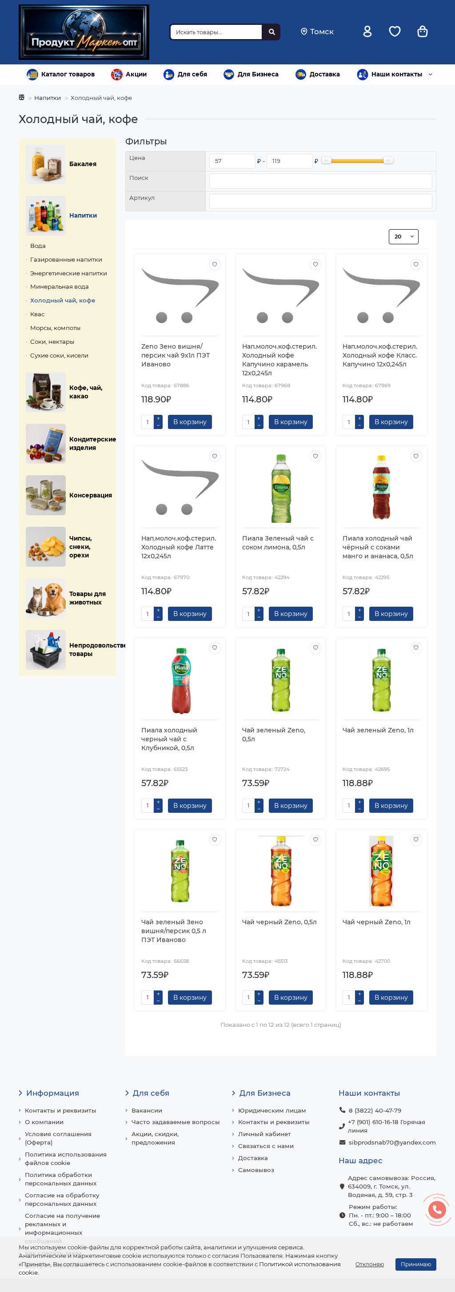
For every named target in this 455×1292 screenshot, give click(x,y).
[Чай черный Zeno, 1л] (381, 871)
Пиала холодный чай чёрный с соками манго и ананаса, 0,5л (378, 547)
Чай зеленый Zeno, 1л (378, 730)
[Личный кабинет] (367, 32)
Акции (136, 74)
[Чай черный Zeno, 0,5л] (281, 871)
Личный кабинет (264, 1133)
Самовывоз (256, 1169)
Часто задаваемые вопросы (176, 1121)
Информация (52, 1093)
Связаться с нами (266, 1145)
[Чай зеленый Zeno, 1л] (381, 679)
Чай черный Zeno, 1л (377, 922)
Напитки (47, 97)
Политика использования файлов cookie (66, 1158)
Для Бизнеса (258, 74)
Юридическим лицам (272, 1110)
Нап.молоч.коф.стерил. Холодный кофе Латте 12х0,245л (178, 547)
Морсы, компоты (55, 327)
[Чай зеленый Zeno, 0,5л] (281, 679)
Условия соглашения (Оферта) (58, 1138)
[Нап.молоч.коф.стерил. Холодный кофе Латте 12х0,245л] (180, 487)
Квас (37, 314)
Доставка (325, 74)
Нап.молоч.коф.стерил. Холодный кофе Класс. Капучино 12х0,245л (380, 355)
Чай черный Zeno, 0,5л (279, 922)
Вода (38, 245)
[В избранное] (215, 264)
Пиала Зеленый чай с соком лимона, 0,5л (278, 542)
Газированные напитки (66, 259)
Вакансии (147, 1110)
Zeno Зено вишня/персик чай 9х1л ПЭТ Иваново (175, 355)
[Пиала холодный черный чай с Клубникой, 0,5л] (180, 679)
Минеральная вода (59, 286)
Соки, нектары (52, 341)
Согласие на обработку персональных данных (62, 1199)
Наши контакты (396, 74)
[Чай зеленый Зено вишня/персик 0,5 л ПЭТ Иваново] (180, 871)
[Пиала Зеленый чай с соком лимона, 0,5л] (281, 487)
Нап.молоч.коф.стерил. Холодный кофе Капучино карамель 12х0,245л (279, 359)
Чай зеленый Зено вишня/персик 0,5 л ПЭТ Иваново (173, 931)
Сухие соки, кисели (59, 355)
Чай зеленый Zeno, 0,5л (273, 734)
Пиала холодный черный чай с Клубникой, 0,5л (169, 739)
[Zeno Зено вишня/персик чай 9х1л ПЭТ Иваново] (180, 296)
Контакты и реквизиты (60, 1110)
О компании (44, 1121)
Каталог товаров (68, 74)
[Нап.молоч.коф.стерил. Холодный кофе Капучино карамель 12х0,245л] (281, 296)
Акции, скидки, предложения (155, 1138)
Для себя (192, 74)
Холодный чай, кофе (62, 300)
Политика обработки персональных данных (60, 1179)
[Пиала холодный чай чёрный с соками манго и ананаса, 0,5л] (381, 487)
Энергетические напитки (68, 273)
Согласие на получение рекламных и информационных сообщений (62, 1228)
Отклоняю (369, 1264)
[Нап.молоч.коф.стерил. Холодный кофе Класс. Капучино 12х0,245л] (381, 296)
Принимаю (416, 1264)
